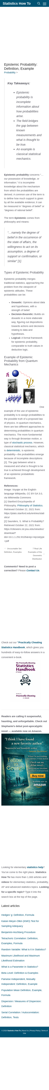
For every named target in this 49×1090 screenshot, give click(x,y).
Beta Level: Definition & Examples (19, 973)
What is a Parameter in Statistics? (19, 966)
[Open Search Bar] (39, 3)
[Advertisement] (24, 34)
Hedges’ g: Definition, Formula (17, 915)
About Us (25, 1031)
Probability (10, 72)
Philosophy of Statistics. (30, 505)
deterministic (13, 450)
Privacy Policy (35, 1031)
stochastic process (22, 442)
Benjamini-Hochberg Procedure (18, 932)
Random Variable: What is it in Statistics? (23, 949)
